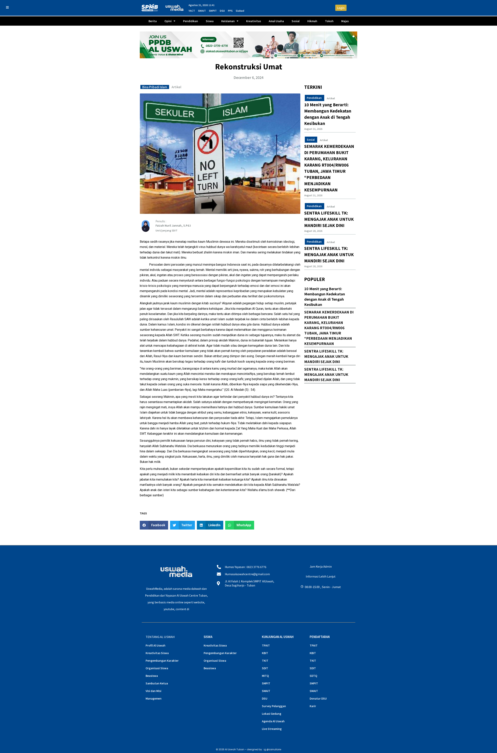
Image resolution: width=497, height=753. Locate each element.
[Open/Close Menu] (7, 7)
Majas (345, 21)
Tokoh (329, 21)
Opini (168, 21)
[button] (154, 525)
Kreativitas (253, 21)
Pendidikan (190, 21)
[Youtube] (320, 603)
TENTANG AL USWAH (160, 637)
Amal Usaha (276, 21)
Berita (153, 21)
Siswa (210, 21)
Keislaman (228, 21)
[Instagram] (302, 603)
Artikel (176, 87)
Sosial (296, 21)
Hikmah (312, 21)
